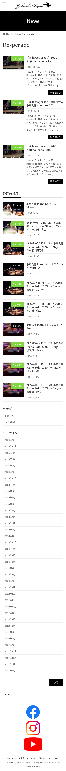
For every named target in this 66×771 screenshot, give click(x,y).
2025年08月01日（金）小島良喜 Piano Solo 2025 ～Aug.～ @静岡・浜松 (44, 388)
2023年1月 (10, 587)
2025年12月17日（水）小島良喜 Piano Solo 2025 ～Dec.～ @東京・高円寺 (44, 286)
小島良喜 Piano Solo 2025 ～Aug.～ (44, 326)
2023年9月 (10, 549)
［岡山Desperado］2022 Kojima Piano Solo (41, 59)
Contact (6, 694)
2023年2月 (10, 581)
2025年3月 (10, 465)
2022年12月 (10, 593)
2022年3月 (10, 645)
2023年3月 (10, 574)
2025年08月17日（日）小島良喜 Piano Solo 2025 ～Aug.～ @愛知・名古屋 (44, 346)
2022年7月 (10, 619)
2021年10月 (10, 658)
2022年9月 (10, 613)
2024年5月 (10, 510)
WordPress (21, 762)
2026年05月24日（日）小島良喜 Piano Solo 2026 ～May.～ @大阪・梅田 (43, 226)
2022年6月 (10, 625)
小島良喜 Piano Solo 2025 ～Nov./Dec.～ (44, 265)
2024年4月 (10, 517)
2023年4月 (10, 568)
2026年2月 (10, 440)
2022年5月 (10, 632)
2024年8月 (10, 491)
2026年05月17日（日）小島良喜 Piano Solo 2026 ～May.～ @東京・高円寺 (44, 247)
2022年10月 (10, 606)
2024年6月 (10, 504)
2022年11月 (10, 600)
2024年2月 (10, 529)
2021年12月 (10, 651)
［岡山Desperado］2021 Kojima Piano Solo (41, 147)
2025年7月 (10, 453)
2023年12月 (10, 542)
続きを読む (55, 92)
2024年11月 (10, 478)
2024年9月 (10, 484)
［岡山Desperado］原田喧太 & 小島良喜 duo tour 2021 (44, 103)
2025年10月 (10, 446)
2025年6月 (10, 459)
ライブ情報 (10, 422)
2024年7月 (10, 497)
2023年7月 (10, 555)
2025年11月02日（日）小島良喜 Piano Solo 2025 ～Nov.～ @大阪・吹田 (44, 307)
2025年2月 (10, 472)
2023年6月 (10, 561)
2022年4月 (10, 638)
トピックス (10, 416)
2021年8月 (10, 664)
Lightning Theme (38, 762)
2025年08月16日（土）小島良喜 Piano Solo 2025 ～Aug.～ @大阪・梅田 (44, 367)
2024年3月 (10, 523)
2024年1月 (10, 536)
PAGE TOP (61, 744)
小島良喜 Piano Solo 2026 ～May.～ (44, 205)
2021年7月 (10, 670)
